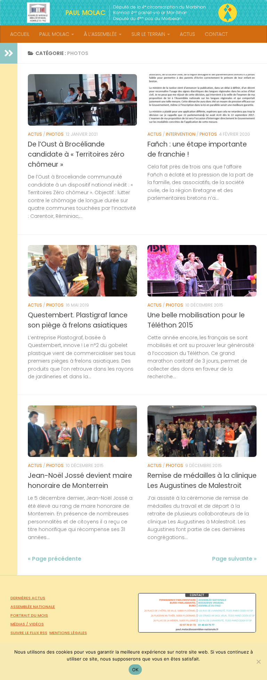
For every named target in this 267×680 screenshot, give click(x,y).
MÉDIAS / (19, 624)
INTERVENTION (180, 134)
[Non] (258, 661)
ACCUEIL (20, 34)
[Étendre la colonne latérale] (8, 53)
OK (135, 669)
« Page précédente (54, 559)
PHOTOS (55, 134)
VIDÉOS (36, 624)
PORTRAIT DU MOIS (29, 615)
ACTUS (187, 34)
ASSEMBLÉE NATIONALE (32, 606)
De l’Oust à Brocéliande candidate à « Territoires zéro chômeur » (76, 154)
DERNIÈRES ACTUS (27, 598)
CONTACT (216, 34)
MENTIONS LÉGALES (68, 632)
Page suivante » (234, 559)
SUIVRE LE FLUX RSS (28, 632)
